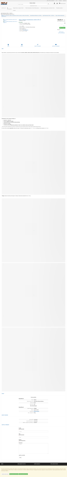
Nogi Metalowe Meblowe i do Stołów (35, 15)
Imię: (21, 434)
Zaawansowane (32, 5)
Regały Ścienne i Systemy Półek (18, 7)
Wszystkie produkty (59, 7)
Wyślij (20, 457)
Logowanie (60, 0)
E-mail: (21, 428)
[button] (56, 0)
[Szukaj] (48, 4)
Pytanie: (22, 440)
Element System (25, 29)
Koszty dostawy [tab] (38, 46)
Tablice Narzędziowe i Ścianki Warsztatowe (32, 7)
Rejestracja (64, 0)
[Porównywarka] (57, 3)
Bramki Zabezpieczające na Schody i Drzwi (47, 7)
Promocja (35, 5)
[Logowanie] (54, 3)
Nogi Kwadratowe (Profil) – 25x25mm (48, 15)
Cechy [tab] (22, 46)
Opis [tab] (8, 46)
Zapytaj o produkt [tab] (55, 46)
